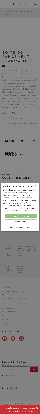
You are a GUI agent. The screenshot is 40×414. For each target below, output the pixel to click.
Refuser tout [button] (20, 222)
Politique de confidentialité (23, 211)
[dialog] (20, 207)
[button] (20, 227)
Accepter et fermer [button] (21, 216)
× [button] (35, 185)
